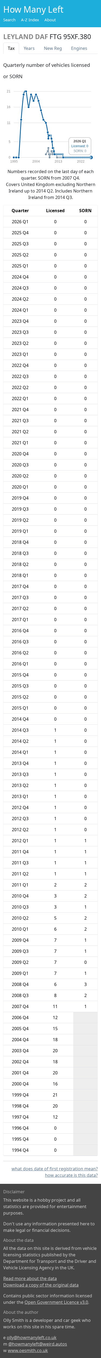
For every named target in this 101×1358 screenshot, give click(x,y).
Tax (11, 48)
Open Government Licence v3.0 (56, 1302)
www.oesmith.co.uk (28, 1350)
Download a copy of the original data (41, 1285)
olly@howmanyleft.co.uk (32, 1337)
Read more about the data (30, 1278)
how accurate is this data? (71, 1175)
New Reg (53, 48)
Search (9, 19)
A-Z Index (30, 19)
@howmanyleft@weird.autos (37, 1344)
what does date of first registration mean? (55, 1169)
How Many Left (33, 9)
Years (29, 48)
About (50, 19)
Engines (79, 48)
